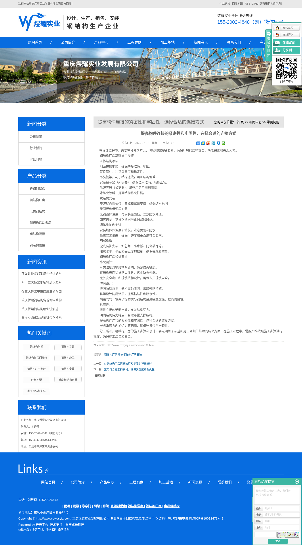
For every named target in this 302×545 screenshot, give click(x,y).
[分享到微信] (224, 143)
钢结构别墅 (36, 346)
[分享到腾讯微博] (213, 143)
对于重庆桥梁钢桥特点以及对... (42, 282)
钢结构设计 (68, 346)
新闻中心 (255, 122)
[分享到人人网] (218, 143)
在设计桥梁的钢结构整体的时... (42, 273)
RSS (247, 3)
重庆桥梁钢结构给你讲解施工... (42, 309)
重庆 (49, 529)
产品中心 (101, 42)
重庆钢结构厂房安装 (130, 354)
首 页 (240, 122)
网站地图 (237, 3)
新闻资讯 (201, 42)
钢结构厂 (148, 518)
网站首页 (35, 42)
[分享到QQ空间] (203, 143)
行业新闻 (36, 148)
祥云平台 (42, 524)
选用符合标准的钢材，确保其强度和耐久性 (129, 369)
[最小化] (297, 481)
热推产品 (23, 529)
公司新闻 (36, 136)
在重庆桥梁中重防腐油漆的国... (42, 291)
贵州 (66, 529)
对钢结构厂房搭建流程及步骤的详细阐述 (128, 363)
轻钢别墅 (36, 380)
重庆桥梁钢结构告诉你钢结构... (42, 300)
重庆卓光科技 (74, 524)
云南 (60, 529)
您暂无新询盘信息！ (272, 3)
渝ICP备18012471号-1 (208, 518)
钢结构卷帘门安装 (36, 357)
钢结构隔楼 (37, 234)
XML (255, 3)
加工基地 (168, 42)
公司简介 (68, 42)
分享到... (288, 50)
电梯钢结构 (37, 211)
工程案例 (134, 42)
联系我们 (234, 42)
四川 (54, 529)
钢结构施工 (68, 357)
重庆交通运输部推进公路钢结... (42, 318)
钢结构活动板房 (40, 222)
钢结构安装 (68, 368)
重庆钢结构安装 (36, 391)
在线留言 (289, 42)
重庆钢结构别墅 (68, 380)
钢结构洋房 (135, 506)
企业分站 (225, 3)
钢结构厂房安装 (36, 368)
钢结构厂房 (37, 200)
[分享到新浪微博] (208, 143)
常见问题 (36, 159)
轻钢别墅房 (37, 188)
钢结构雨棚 (37, 245)
